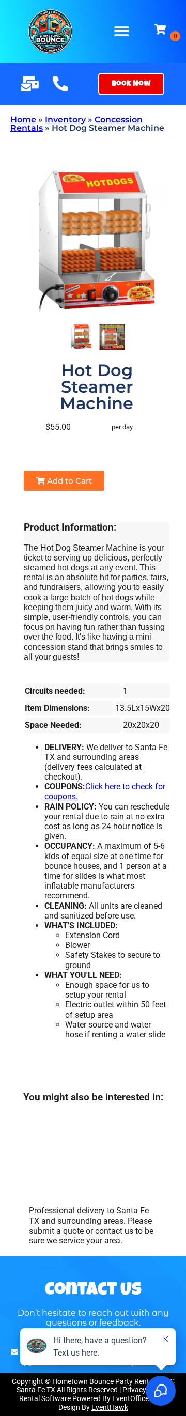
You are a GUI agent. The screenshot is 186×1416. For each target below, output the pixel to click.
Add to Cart (68, 481)
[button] (122, 31)
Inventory (65, 120)
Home (23, 120)
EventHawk (109, 1407)
